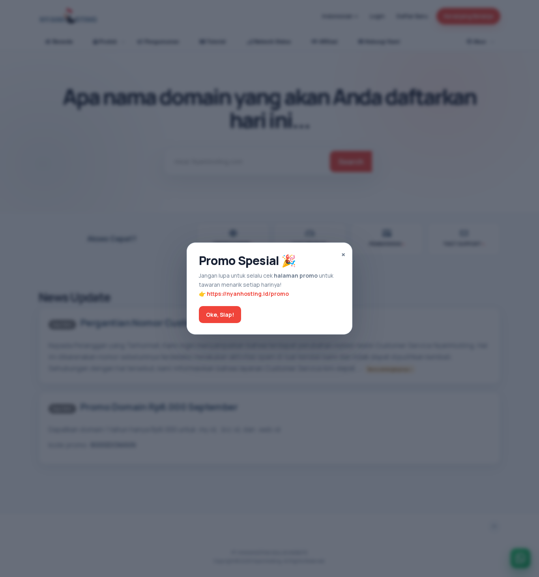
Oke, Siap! (220, 314)
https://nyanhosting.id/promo (248, 293)
